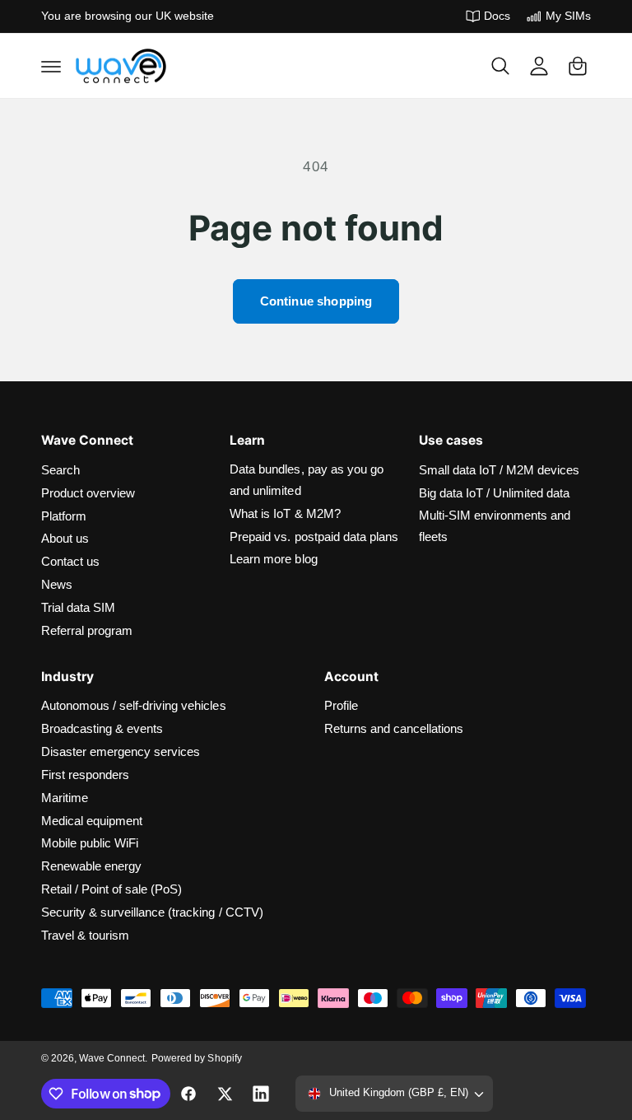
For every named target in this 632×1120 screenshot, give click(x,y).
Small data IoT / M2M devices (499, 470)
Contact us (70, 561)
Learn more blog (273, 559)
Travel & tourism (85, 935)
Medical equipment (91, 821)
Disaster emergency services (120, 751)
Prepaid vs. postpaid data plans (313, 537)
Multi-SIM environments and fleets (494, 526)
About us (65, 538)
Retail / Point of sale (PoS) (111, 889)
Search (60, 470)
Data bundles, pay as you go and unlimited (306, 480)
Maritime (64, 798)
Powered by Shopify (196, 1058)
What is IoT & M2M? (285, 513)
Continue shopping (316, 301)
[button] (51, 66)
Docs (497, 16)
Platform (63, 516)
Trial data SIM (78, 607)
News (56, 584)
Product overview (88, 493)
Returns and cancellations (393, 728)
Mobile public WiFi (89, 843)
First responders (85, 775)
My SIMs (568, 16)
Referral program (86, 630)
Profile (341, 705)
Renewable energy (91, 866)
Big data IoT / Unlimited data (494, 493)
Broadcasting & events (102, 728)
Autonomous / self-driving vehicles (133, 705)
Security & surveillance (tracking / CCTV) (152, 912)
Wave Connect (112, 1058)
